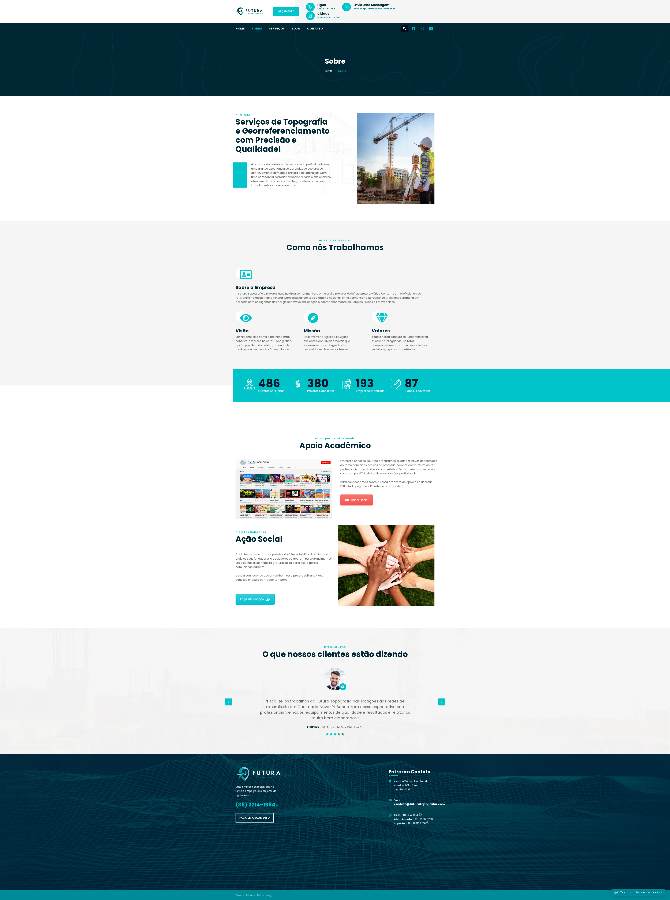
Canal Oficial (359, 500)
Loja (296, 29)
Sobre (257, 29)
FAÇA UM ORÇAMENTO (254, 818)
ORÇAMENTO (286, 11)
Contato (315, 29)
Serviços (277, 29)
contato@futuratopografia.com (374, 8)
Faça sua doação (252, 599)
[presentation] (228, 701)
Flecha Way (264, 895)
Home (240, 29)
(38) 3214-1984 (326, 8)
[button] (638, 892)
